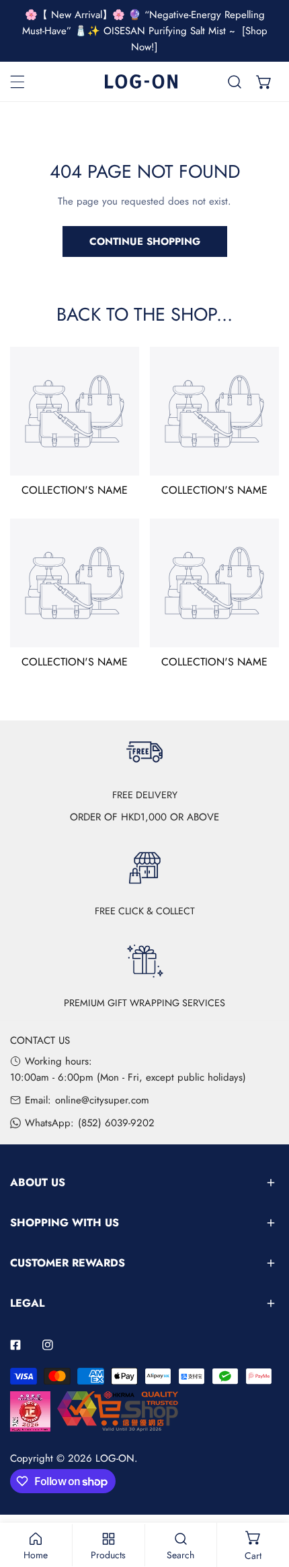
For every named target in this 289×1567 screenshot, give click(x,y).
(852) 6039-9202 (116, 1123)
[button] (264, 82)
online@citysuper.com (102, 1100)
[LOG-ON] (141, 81)
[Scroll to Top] (264, 1495)
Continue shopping (144, 241)
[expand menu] (17, 82)
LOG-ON (114, 1458)
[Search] (234, 82)
